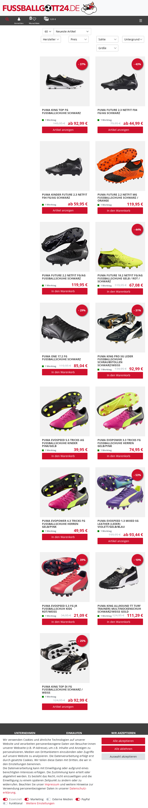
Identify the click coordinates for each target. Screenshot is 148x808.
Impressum (52, 784)
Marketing (37, 799)
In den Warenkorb (118, 210)
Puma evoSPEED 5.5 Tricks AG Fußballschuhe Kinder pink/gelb (63, 442)
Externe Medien (62, 799)
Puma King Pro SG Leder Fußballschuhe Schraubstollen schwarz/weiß (115, 361)
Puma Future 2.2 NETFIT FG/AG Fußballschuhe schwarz (64, 277)
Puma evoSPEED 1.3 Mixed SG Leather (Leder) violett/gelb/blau (118, 523)
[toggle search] (7, 19)
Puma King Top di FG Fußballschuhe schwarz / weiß (62, 689)
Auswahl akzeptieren (123, 756)
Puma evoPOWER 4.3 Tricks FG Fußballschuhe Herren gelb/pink (63, 523)
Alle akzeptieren (123, 741)
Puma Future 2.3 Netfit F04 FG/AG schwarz (117, 111)
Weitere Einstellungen (40, 803)
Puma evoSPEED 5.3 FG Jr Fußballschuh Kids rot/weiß (59, 608)
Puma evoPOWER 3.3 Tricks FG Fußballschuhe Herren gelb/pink (119, 442)
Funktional (16, 803)
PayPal (86, 799)
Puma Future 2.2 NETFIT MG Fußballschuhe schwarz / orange (118, 197)
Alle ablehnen (123, 749)
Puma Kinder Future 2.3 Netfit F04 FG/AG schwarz (64, 196)
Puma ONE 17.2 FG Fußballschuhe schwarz (61, 358)
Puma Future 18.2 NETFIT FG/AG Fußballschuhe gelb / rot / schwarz (120, 278)
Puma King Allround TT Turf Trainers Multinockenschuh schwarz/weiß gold (119, 608)
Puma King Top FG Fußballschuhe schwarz (61, 111)
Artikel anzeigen (63, 130)
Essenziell (15, 799)
